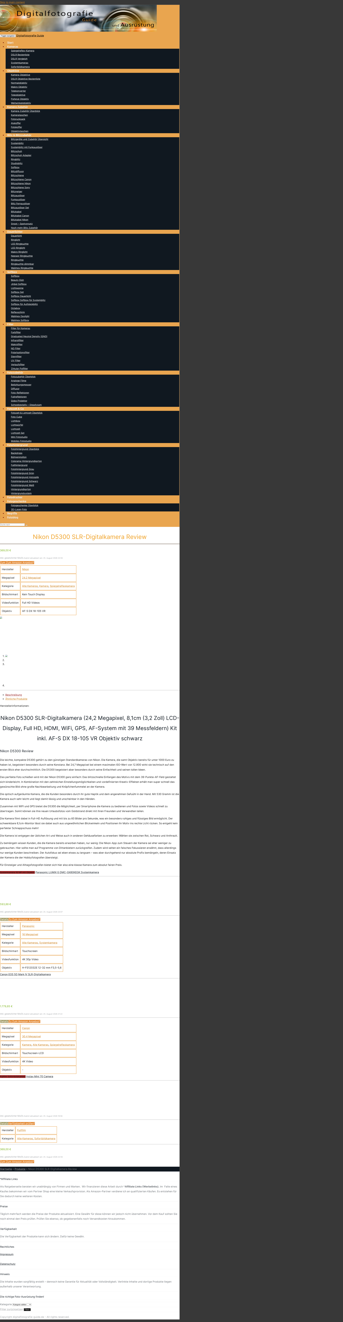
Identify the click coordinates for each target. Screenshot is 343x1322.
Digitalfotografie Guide (30, 35)
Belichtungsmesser (21, 384)
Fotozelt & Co (15, 408)
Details (4, 919)
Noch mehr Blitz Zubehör (24, 227)
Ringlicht (15, 239)
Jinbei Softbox (19, 284)
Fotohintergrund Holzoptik (25, 477)
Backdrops (16, 453)
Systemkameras (19, 62)
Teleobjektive (18, 95)
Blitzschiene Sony (20, 187)
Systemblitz (17, 143)
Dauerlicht (16, 235)
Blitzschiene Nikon (21, 183)
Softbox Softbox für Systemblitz (28, 300)
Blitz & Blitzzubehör (19, 135)
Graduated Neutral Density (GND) (29, 336)
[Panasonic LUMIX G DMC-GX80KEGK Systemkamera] (20, 896)
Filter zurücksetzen (11, 1309)
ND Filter (15, 348)
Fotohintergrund (17, 445)
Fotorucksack (18, 119)
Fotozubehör (15, 372)
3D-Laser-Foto (19, 509)
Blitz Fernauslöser (20, 203)
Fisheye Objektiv (20, 99)
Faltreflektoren (19, 396)
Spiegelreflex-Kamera (22, 50)
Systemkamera (48, 942)
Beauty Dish (17, 280)
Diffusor (15, 388)
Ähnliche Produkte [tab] (16, 698)
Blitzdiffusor (17, 171)
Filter (10, 324)
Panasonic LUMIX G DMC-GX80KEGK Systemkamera (67, 872)
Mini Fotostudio (19, 437)
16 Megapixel (30, 934)
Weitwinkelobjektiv (21, 103)
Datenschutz (7, 1264)
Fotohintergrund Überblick (25, 449)
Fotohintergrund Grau (22, 469)
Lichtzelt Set (17, 433)
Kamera (44, 586)
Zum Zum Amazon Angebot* (17, 562)
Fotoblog (12, 517)
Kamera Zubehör (17, 107)
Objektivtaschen (19, 131)
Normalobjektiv (19, 83)
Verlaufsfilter (18, 364)
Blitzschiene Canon (21, 179)
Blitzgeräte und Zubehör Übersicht (29, 139)
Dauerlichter (15, 231)
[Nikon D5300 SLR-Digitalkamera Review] (1, 617)
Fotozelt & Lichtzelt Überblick (26, 413)
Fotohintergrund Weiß (22, 485)
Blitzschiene (17, 175)
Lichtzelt (15, 429)
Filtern (27, 1310)
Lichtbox (15, 421)
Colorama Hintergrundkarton (26, 461)
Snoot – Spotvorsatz (22, 223)
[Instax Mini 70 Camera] (20, 1101)
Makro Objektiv (19, 87)
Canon (26, 1028)
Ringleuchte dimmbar (22, 264)
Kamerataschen (19, 115)
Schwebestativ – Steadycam (26, 404)
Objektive (13, 70)
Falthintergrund (19, 465)
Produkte (20, 1169)
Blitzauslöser (18, 195)
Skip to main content (12, 2)
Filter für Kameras (20, 328)
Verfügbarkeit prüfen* (21, 1123)
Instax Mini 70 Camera (39, 1076)
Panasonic (28, 926)
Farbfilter (16, 332)
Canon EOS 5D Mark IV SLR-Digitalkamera (25, 974)
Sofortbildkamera (20, 66)
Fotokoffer (16, 127)
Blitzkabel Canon (20, 215)
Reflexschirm (18, 312)
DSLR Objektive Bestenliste (25, 79)
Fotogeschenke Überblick (24, 505)
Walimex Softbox (20, 320)
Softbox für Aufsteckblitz (24, 304)
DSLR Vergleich (19, 58)
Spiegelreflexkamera (62, 586)
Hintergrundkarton (21, 489)
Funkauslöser (18, 199)
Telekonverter (18, 91)
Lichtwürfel (17, 425)
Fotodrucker (15, 497)
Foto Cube (16, 417)
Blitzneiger (16, 191)
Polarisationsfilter (20, 352)
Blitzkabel (16, 211)
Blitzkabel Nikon (19, 219)
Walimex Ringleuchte (22, 268)
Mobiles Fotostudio (21, 441)
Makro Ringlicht (19, 252)
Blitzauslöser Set (20, 207)
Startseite (6, 1169)
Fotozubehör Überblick (23, 376)
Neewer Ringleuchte (22, 256)
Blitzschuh (16, 151)
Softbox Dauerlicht (21, 296)
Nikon (25, 569)
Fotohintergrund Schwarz (24, 481)
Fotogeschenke (16, 501)
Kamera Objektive (20, 75)
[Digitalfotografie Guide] (78, 30)
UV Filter (15, 360)
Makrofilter (17, 344)
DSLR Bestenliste (20, 54)
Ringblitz (15, 159)
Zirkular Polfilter (19, 368)
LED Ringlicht (18, 248)
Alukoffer (16, 123)
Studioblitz (17, 163)
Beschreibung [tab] (13, 694)
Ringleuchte (17, 260)
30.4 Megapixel (31, 1036)
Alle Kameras (30, 586)
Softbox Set (17, 292)
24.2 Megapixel (31, 577)
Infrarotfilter (17, 340)
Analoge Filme (18, 380)
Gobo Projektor (19, 400)
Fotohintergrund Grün (22, 473)
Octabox (15, 308)
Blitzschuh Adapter (21, 155)
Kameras (12, 46)
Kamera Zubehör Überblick (25, 111)
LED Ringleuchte (20, 244)
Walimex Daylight (20, 316)
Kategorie (6, 1304)
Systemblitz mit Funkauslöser (26, 147)
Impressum (7, 1254)
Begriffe (12, 513)
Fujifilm (21, 1130)
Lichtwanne (17, 288)
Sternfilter (16, 356)
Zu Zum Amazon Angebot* (24, 919)
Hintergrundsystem (21, 493)
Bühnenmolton (19, 457)
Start (10, 42)
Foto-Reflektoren (20, 392)
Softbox (15, 167)
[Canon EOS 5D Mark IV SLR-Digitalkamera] (20, 998)
